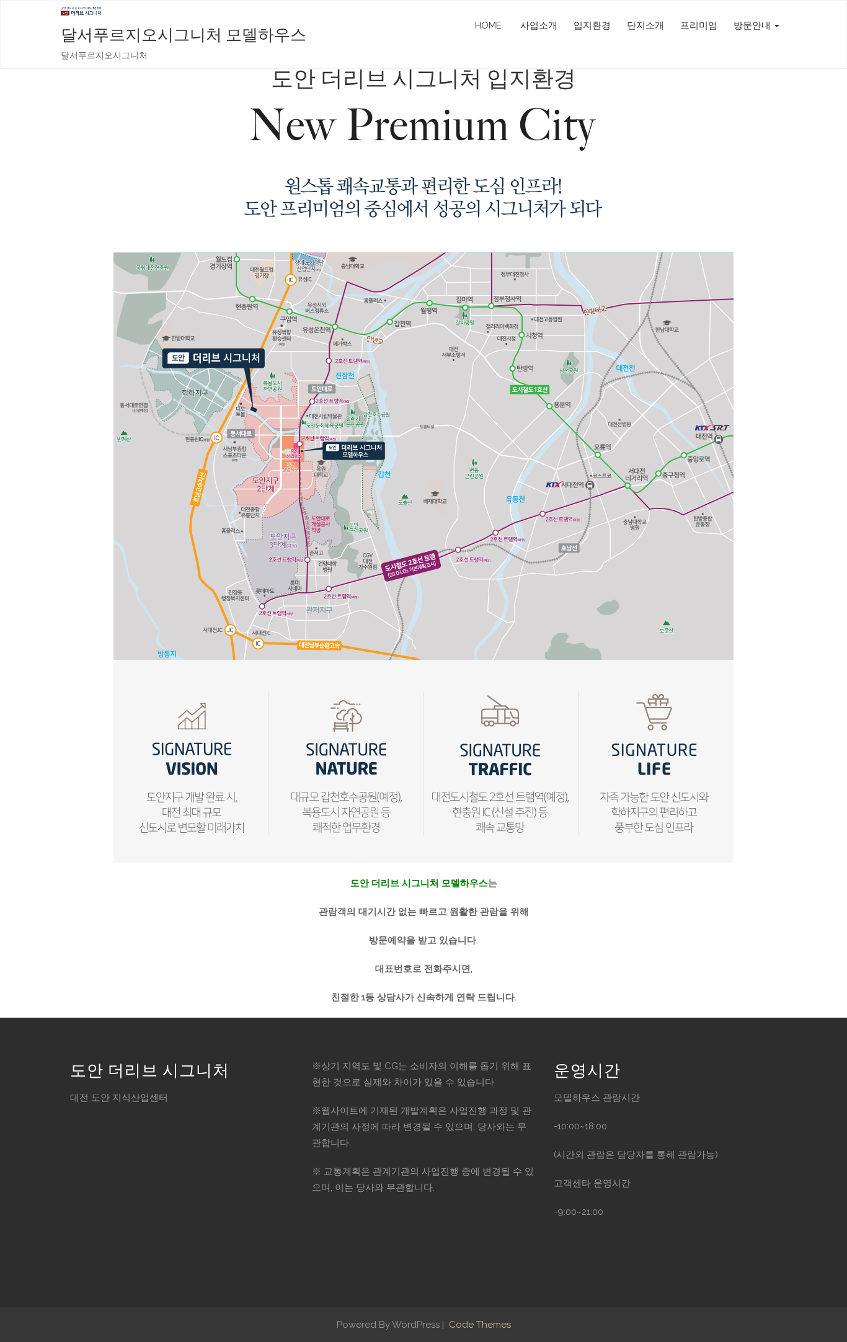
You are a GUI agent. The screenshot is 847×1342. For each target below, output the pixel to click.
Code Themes (478, 1324)
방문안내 (753, 25)
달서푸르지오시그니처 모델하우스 (183, 35)
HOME (488, 25)
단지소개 (645, 25)
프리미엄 (698, 25)
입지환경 (592, 25)
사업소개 (537, 25)
